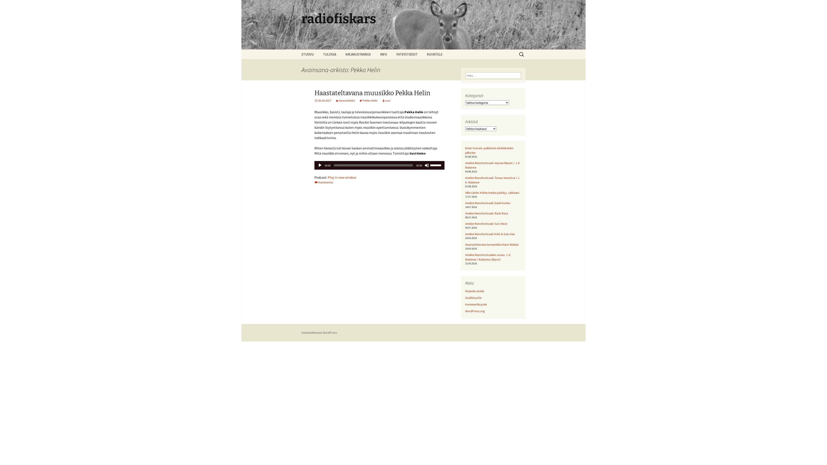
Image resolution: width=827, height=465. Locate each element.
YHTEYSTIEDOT (407, 54)
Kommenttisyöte (476, 304)
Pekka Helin (370, 100)
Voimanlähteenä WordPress (319, 333)
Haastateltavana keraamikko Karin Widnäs (492, 244)
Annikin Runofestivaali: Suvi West (486, 224)
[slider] (436, 165)
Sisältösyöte (473, 298)
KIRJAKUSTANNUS (358, 54)
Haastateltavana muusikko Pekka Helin (372, 93)
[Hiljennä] (427, 165)
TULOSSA (329, 54)
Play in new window (342, 177)
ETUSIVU (308, 54)
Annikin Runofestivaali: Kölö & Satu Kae (490, 234)
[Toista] (320, 165)
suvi (387, 100)
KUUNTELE (434, 54)
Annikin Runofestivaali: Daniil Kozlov (488, 203)
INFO (383, 54)
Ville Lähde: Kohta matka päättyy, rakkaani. (492, 193)
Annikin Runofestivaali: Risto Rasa (486, 213)
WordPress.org (475, 311)
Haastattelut (347, 100)
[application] (379, 165)
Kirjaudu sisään (474, 291)
